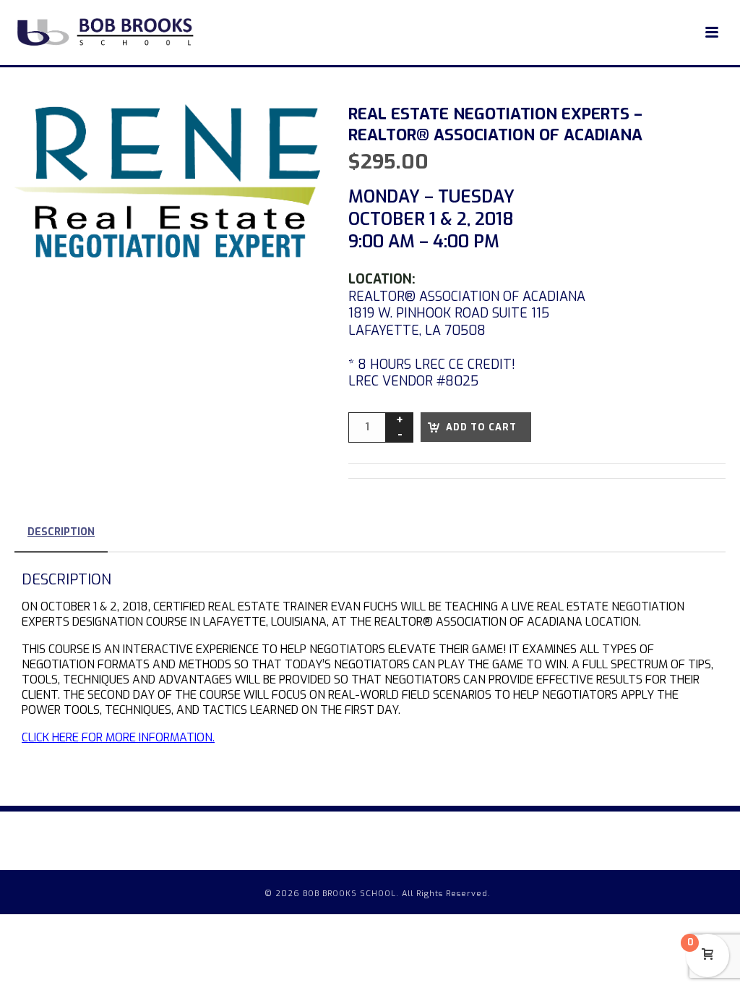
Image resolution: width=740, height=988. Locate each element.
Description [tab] (61, 532)
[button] (292, 132)
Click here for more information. (118, 737)
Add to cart (481, 427)
